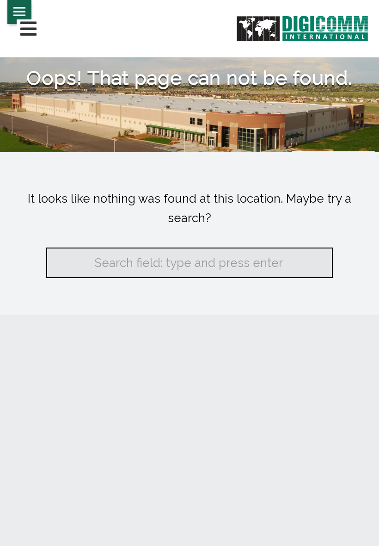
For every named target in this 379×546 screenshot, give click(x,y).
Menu (19, 12)
